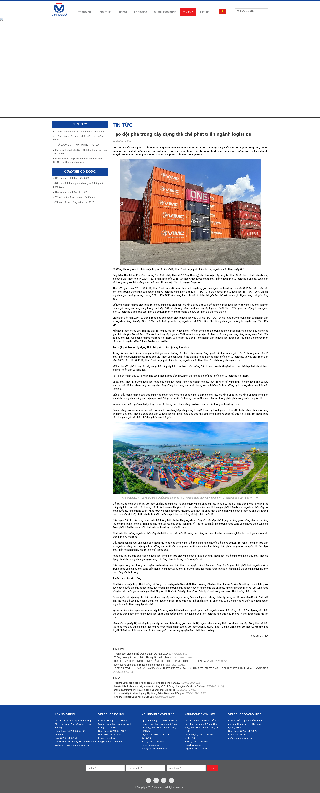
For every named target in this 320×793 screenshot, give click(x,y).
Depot (123, 12)
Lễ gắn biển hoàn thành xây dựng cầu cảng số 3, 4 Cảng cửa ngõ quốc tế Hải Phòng (159, 686)
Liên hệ (204, 12)
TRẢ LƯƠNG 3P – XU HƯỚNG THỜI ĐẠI (77, 144)
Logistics (140, 12)
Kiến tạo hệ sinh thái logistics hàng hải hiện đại (139, 664)
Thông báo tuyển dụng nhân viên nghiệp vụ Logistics (142, 657)
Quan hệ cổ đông (165, 12)
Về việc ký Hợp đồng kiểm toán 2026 (74, 202)
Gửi (213, 768)
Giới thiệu (106, 12)
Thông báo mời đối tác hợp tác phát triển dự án (80, 131)
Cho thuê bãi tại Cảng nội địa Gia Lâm (134, 696)
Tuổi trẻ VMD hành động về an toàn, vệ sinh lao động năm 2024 (148, 682)
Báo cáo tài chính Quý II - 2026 (71, 192)
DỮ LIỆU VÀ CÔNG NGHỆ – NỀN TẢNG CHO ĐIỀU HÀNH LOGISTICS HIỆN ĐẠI (160, 661)
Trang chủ (85, 12)
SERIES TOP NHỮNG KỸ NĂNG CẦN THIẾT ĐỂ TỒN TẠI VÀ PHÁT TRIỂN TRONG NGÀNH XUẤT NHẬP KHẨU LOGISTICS (191, 668)
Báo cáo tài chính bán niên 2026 (72, 178)
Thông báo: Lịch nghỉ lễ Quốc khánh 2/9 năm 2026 (141, 653)
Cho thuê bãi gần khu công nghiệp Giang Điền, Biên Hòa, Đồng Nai (149, 693)
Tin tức (188, 12)
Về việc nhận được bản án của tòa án (75, 197)
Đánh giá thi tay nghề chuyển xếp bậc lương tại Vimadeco (144, 689)
